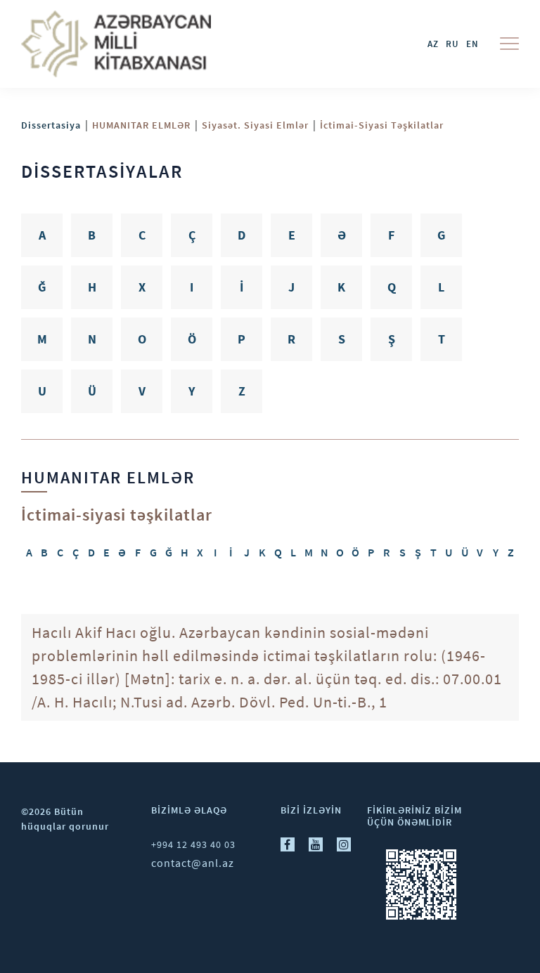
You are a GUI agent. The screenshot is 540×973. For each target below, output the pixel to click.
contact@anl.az (192, 863)
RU (452, 44)
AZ (433, 44)
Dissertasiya (51, 125)
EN (472, 44)
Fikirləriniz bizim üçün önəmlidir (414, 816)
